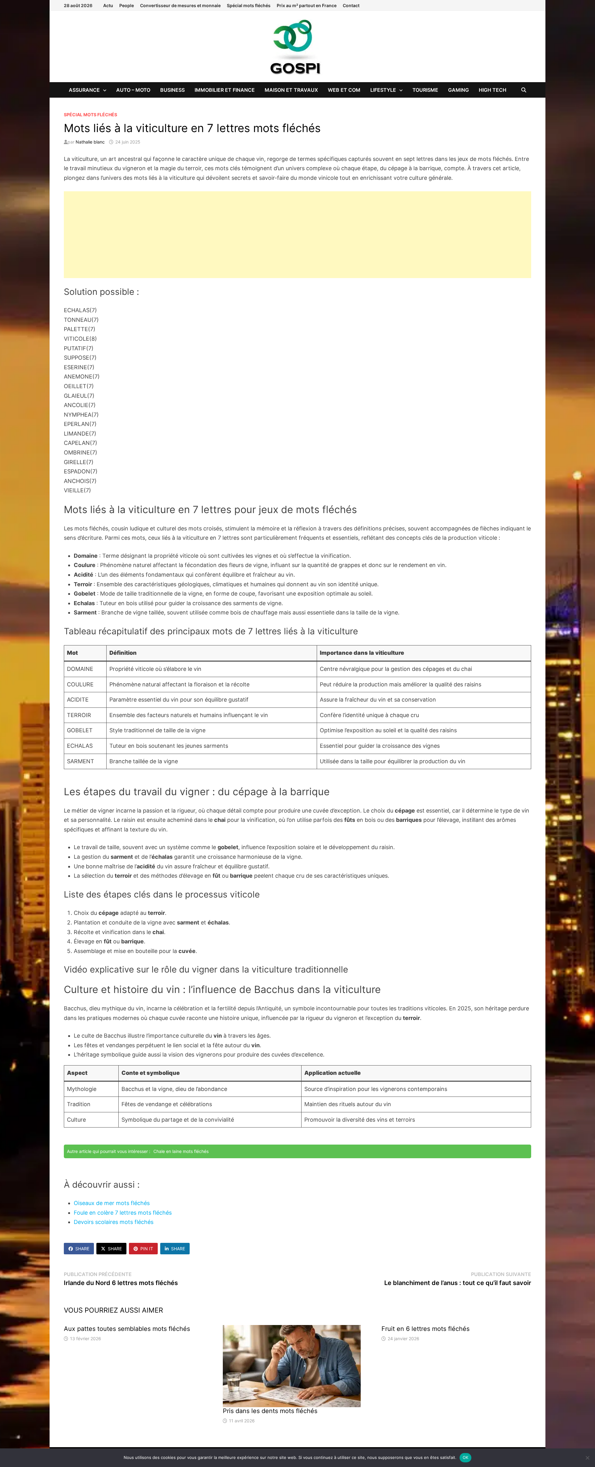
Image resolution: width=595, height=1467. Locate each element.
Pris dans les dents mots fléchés (270, 1411)
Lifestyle (383, 90)
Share (82, 1248)
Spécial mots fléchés (249, 5)
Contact (351, 5)
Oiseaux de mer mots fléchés (112, 1203)
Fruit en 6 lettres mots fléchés (425, 1328)
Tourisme (425, 90)
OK (466, 1457)
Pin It (146, 1248)
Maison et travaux (291, 90)
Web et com (344, 90)
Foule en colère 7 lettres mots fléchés (123, 1212)
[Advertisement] (297, 234)
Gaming (458, 90)
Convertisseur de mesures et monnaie (180, 5)
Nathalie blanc (90, 141)
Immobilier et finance (225, 90)
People (126, 5)
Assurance (84, 90)
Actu (108, 5)
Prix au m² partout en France (307, 5)
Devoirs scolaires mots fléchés (113, 1222)
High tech (492, 90)
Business (172, 90)
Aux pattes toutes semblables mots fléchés (127, 1328)
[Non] (587, 1458)
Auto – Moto (133, 90)
